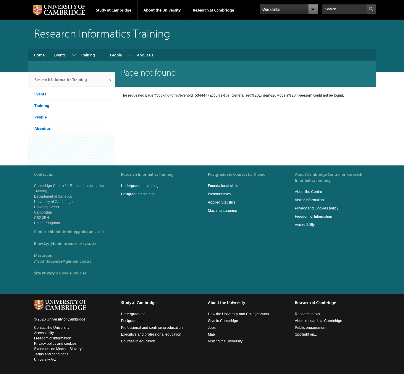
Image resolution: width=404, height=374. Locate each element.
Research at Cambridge (213, 10)
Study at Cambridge (113, 10)
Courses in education (138, 341)
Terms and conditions (51, 354)
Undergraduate (133, 314)
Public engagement (310, 328)
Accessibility (305, 225)
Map (211, 334)
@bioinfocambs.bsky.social (74, 243)
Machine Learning (222, 211)
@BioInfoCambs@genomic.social (63, 261)
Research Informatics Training (60, 79)
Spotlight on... (306, 334)
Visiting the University (225, 341)
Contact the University (51, 328)
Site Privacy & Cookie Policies (60, 273)
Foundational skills (223, 186)
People (116, 55)
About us (145, 55)
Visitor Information (309, 200)
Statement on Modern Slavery (58, 349)
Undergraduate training (140, 186)
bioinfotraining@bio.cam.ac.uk (77, 231)
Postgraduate (132, 321)
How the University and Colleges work (238, 314)
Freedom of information (52, 338)
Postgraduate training (138, 194)
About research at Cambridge (318, 321)
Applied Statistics (221, 202)
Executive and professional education (151, 334)
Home (39, 55)
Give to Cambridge (223, 321)
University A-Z (45, 359)
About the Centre (308, 192)
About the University (162, 10)
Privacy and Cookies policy (316, 208)
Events (60, 55)
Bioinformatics (219, 194)
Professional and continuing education (152, 328)
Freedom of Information (313, 216)
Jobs (212, 328)
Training (88, 55)
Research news (307, 314)
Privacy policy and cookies (55, 344)
